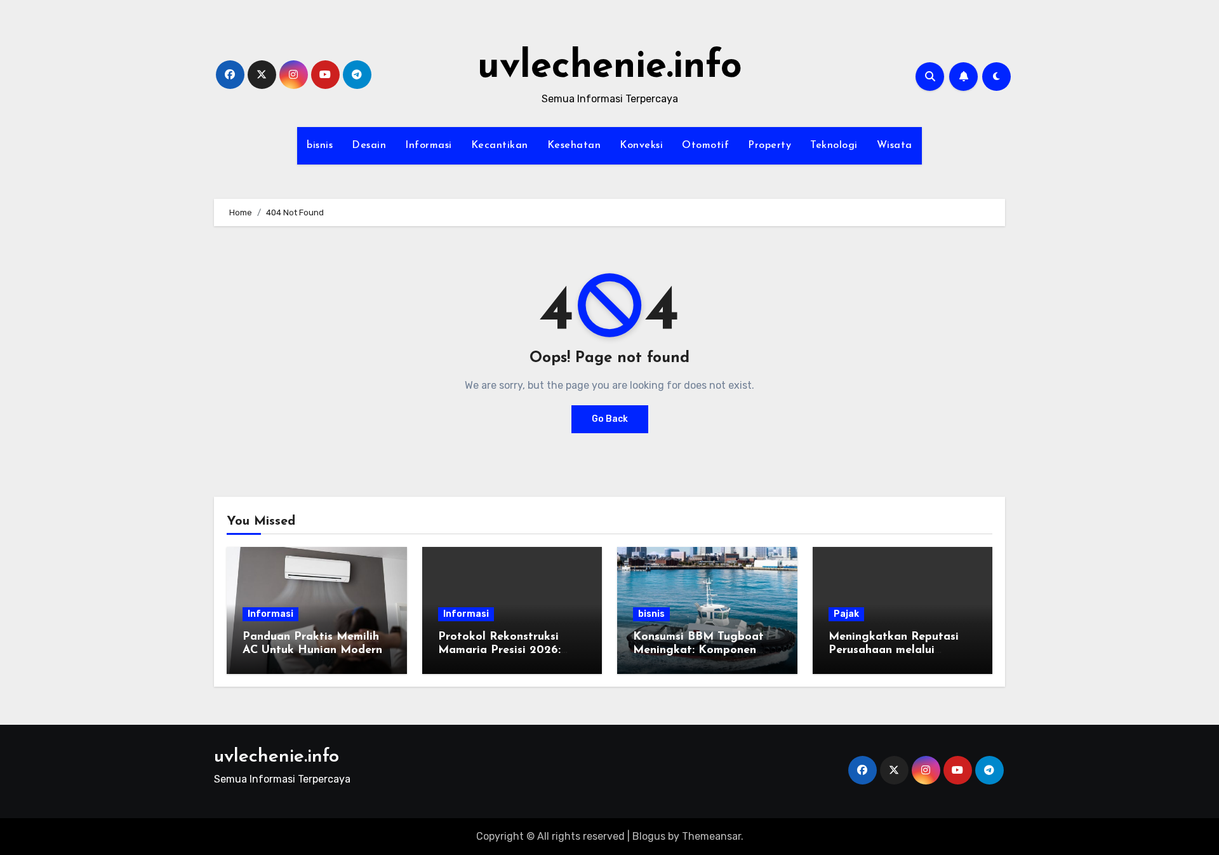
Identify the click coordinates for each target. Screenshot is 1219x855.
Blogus (648, 836)
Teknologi (834, 145)
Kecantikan (499, 145)
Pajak (846, 614)
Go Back (610, 419)
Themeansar (711, 836)
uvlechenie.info (609, 67)
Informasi (428, 145)
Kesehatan (574, 145)
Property (769, 145)
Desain (369, 145)
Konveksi (641, 145)
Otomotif (705, 145)
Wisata (894, 145)
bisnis (320, 145)
